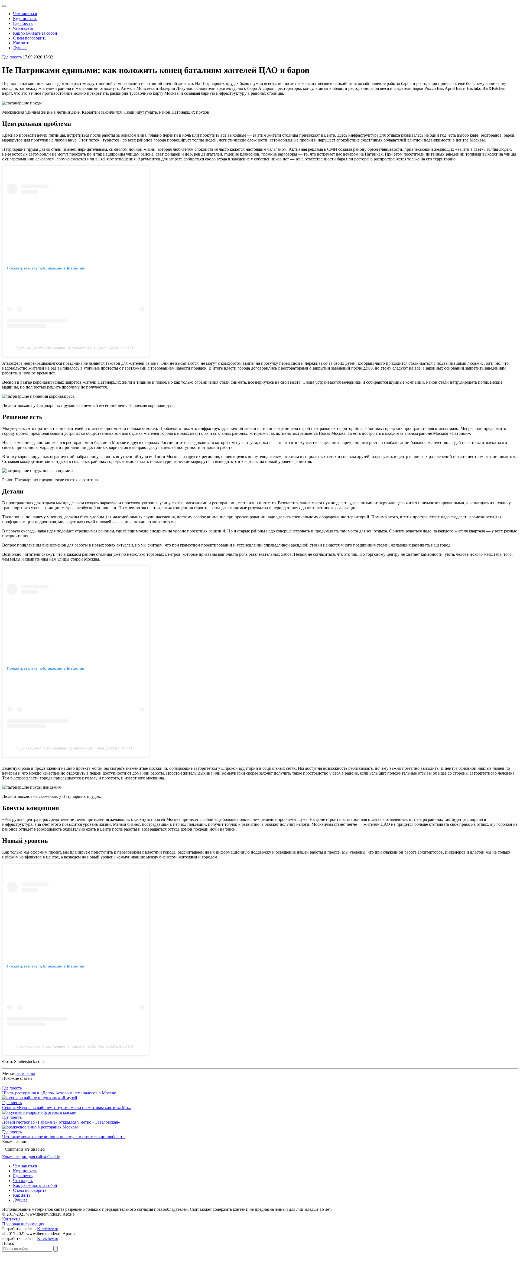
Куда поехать (25, 18)
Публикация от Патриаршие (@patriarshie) (53, 348)
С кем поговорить (29, 38)
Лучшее (20, 47)
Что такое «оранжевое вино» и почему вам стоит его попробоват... (63, 1136)
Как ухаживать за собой (35, 33)
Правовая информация (23, 1224)
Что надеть (23, 28)
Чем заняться (25, 13)
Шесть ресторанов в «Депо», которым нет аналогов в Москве (59, 1093)
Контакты (11, 1219)
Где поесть (22, 23)
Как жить (21, 43)
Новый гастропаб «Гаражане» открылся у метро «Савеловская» (61, 1122)
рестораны (25, 1073)
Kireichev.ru (47, 1228)
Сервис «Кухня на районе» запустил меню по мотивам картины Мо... (66, 1107)
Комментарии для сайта (31, 1156)
